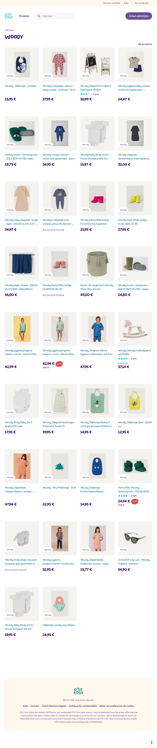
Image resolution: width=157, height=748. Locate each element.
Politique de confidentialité (83, 705)
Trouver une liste (111, 2)
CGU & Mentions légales (54, 705)
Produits (24, 16)
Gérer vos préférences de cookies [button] (117, 705)
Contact (35, 705)
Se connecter (141, 2)
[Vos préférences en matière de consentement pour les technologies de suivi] (152, 743)
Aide (126, 2)
